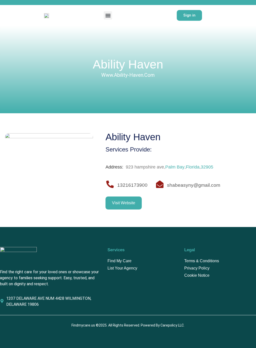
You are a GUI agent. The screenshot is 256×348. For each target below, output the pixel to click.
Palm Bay (174, 167)
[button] (108, 15)
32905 (207, 167)
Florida (193, 167)
